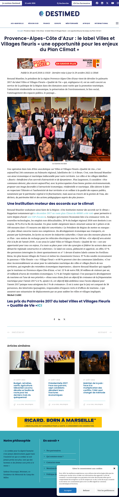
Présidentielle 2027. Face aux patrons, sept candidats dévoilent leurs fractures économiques (58, 390)
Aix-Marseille (17, 23)
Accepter (68, 490)
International (101, 23)
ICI (39, 306)
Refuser (86, 490)
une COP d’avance (36, 218)
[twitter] (107, 3)
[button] (114, 468)
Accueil (20, 31)
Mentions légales (53, 468)
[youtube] (112, 3)
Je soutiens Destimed (11, 3)
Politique (29, 405)
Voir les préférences (106, 490)
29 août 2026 (19, 381)
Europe (58, 23)
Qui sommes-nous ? (54, 456)
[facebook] (97, 3)
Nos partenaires (53, 450)
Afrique (86, 23)
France (46, 23)
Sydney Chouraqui (11, 471)
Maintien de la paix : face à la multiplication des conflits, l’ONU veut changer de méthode (94, 389)
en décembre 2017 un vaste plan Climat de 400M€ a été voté (63, 214)
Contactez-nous (53, 462)
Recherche (64, 3)
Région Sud (33, 23)
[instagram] (118, 3)
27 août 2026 (54, 381)
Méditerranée (72, 23)
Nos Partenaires (83, 3)
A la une (20, 405)
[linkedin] (102, 3)
